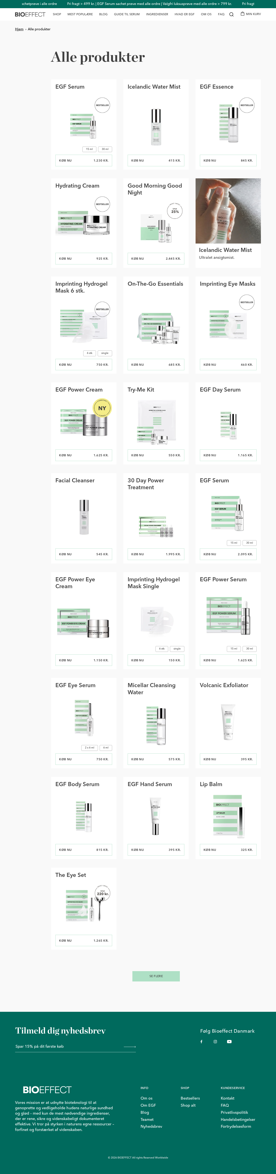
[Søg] (231, 14)
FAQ (225, 1106)
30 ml (105, 149)
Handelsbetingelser (238, 1120)
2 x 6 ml (89, 748)
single (104, 353)
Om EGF (148, 1106)
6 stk (89, 353)
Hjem (19, 29)
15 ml (89, 149)
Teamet (147, 1120)
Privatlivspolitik (234, 1113)
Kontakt (227, 1098)
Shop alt (188, 1106)
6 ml (105, 748)
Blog (145, 1113)
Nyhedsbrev (151, 1127)
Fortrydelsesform (236, 1127)
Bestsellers (190, 1098)
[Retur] (75, 1089)
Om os (146, 1098)
